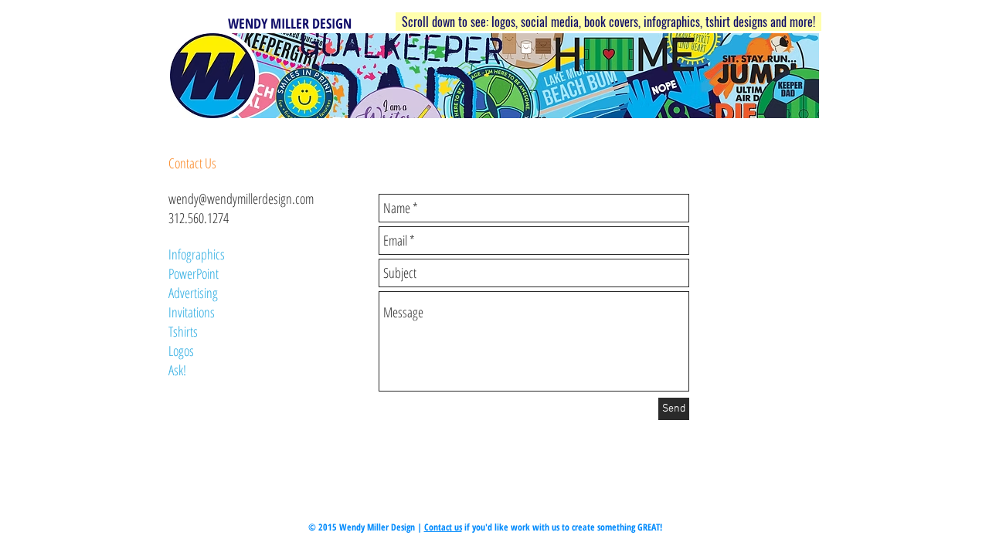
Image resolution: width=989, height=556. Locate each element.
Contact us (443, 527)
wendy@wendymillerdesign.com (241, 198)
